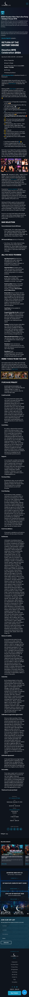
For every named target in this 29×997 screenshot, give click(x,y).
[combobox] (14, 938)
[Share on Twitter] (11, 829)
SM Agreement (14, 969)
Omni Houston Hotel (15, 809)
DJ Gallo (18, 798)
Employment (14, 962)
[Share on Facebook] (8, 829)
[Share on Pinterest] (14, 829)
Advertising (14, 972)
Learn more (15, 369)
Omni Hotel (12, 88)
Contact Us (13, 878)
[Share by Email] (21, 829)
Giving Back (14, 982)
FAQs (14, 979)
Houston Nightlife (12, 189)
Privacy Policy (14, 967)
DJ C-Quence (12, 798)
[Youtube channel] (17, 829)
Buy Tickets (14, 993)
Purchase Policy (14, 964)
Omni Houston (12, 83)
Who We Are (14, 974)
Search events (13, 888)
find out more (13, 899)
